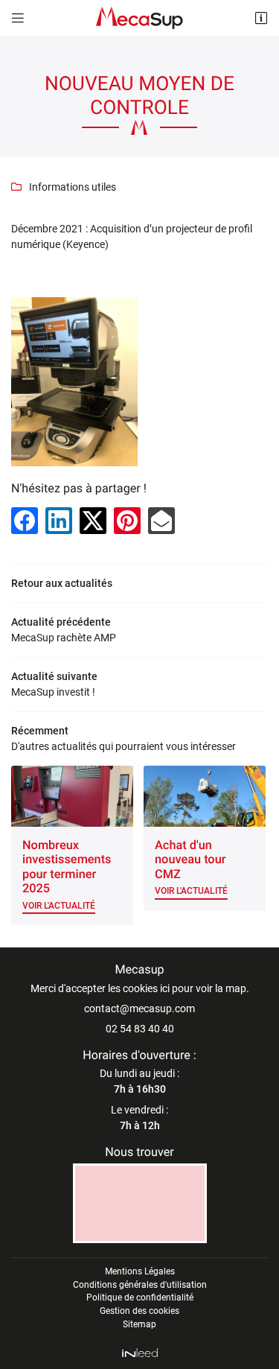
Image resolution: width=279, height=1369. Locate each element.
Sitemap (139, 1324)
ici (165, 988)
